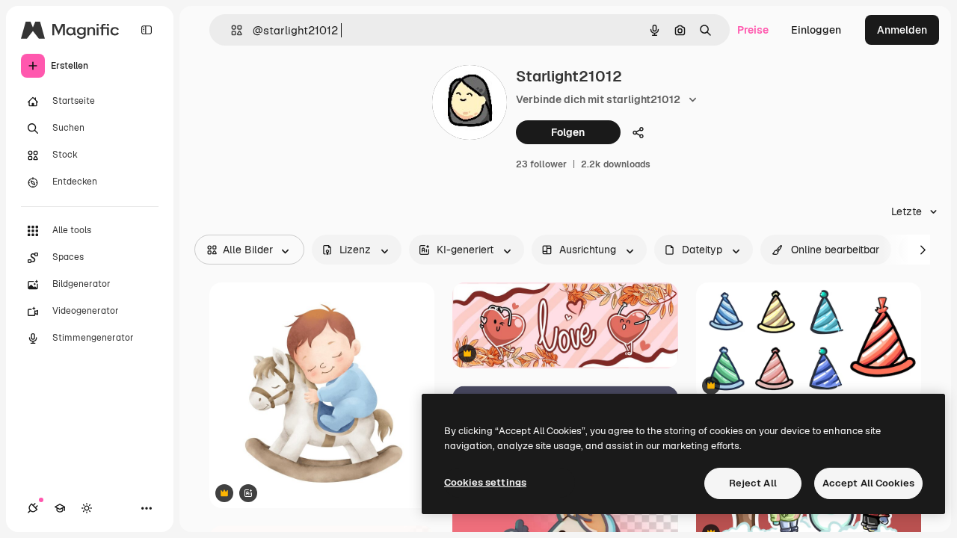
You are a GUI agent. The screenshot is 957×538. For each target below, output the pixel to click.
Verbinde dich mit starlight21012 (598, 99)
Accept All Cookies (868, 483)
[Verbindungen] (33, 508)
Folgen (568, 132)
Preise (753, 30)
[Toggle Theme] (87, 508)
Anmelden (902, 30)
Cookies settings (485, 482)
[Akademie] (60, 508)
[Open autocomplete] (230, 30)
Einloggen (816, 30)
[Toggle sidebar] (147, 30)
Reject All (753, 483)
